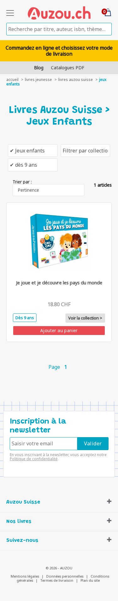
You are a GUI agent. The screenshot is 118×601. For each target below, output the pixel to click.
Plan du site (90, 580)
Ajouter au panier (59, 330)
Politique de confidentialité (34, 459)
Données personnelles (64, 576)
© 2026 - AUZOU (59, 568)
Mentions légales (25, 576)
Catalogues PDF (67, 68)
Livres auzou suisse (75, 79)
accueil (12, 79)
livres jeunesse (38, 79)
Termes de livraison (56, 580)
